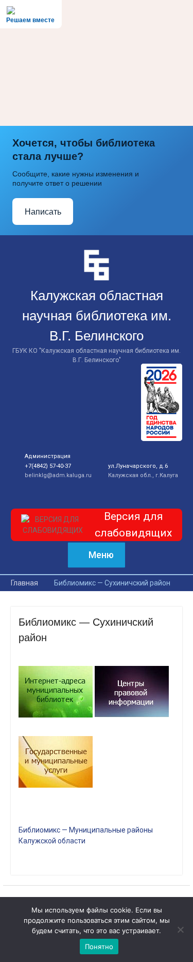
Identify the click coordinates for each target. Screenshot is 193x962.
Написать (43, 211)
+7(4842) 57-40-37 (48, 466)
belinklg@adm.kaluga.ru (58, 475)
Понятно (99, 946)
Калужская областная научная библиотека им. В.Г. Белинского (96, 316)
